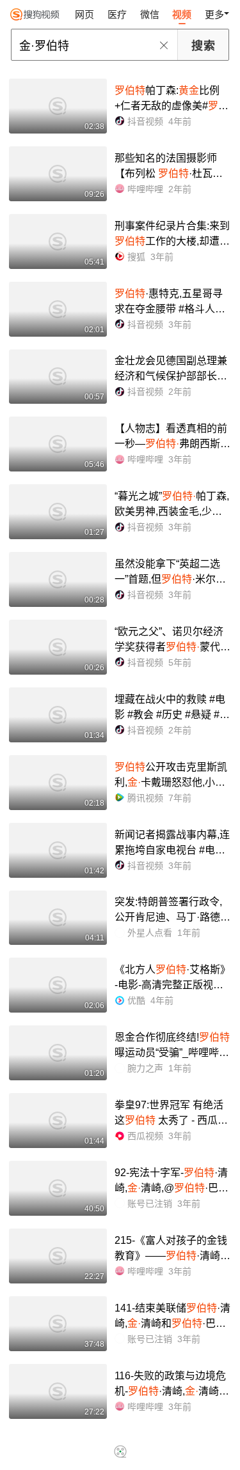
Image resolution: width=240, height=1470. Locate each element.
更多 (214, 14)
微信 (149, 14)
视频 (181, 14)
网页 (84, 14)
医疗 (117, 14)
